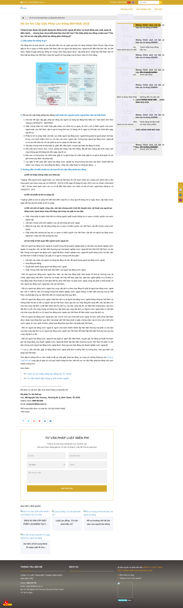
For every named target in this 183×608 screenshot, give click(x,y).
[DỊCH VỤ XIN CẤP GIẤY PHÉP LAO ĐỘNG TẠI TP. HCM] (35, 513)
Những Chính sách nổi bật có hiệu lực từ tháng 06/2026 (150, 41)
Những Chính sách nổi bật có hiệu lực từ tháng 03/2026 (150, 86)
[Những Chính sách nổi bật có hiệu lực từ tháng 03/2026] (125, 89)
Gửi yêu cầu (67, 488)
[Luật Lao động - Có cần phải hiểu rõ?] (67, 513)
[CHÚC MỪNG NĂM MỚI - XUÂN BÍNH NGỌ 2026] (125, 104)
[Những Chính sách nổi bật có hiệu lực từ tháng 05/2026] (125, 59)
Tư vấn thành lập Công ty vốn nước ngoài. (48, 378)
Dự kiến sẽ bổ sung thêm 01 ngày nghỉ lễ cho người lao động (35, 546)
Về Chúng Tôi (143, 9)
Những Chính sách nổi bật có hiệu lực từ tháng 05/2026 (150, 56)
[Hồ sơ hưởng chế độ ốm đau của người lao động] (98, 513)
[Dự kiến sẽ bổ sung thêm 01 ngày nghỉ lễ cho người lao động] (35, 536)
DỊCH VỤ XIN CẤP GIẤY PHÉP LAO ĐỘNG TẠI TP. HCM (35, 523)
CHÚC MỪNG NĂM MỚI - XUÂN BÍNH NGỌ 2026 (150, 101)
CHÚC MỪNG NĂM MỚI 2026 (148, 130)
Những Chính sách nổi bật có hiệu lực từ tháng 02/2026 (150, 116)
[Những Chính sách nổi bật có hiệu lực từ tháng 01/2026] (125, 148)
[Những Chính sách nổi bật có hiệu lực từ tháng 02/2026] (125, 119)
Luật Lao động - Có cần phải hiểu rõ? (67, 522)
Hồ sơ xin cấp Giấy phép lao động (39, 115)
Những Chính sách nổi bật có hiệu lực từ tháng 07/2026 (150, 26)
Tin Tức (158, 9)
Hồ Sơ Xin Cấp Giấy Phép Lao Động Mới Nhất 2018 (47, 18)
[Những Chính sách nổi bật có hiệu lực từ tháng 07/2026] (125, 29)
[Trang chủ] (28, 8)
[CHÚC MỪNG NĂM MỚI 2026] (125, 133)
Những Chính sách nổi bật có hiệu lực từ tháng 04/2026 (150, 71)
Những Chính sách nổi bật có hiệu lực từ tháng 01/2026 (150, 146)
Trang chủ (127, 9)
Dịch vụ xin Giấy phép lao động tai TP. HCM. (50, 374)
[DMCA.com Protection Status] (125, 600)
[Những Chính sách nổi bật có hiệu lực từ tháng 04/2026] (125, 74)
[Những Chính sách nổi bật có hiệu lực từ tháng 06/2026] (125, 44)
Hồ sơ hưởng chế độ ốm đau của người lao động (98, 522)
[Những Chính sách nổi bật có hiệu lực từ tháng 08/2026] (125, 14)
